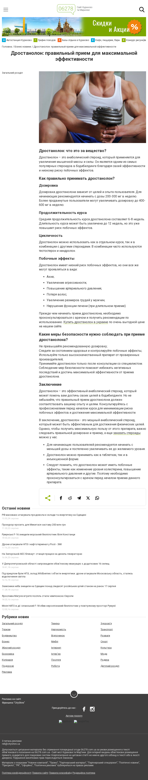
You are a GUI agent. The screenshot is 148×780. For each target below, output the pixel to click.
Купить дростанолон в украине (85, 322)
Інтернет (56, 647)
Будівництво (9, 635)
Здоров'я (106, 623)
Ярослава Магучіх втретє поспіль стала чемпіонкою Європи (37, 596)
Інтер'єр (56, 653)
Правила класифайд (60, 773)
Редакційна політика (83, 773)
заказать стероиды (127, 433)
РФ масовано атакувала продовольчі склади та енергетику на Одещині (44, 514)
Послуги (56, 659)
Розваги (105, 635)
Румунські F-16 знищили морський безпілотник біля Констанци (38, 534)
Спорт (104, 641)
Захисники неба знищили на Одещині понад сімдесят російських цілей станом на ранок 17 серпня (59, 586)
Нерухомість (58, 629)
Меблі (54, 641)
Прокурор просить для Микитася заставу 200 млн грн (34, 524)
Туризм (6, 629)
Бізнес (5, 641)
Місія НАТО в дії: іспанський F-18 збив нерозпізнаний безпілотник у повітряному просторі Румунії (59, 605)
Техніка (55, 623)
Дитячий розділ (110, 665)
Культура (106, 647)
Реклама (7, 671)
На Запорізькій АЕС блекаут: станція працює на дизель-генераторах (42, 553)
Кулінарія (7, 659)
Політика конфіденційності (16, 773)
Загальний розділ (12, 623)
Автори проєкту (74, 715)
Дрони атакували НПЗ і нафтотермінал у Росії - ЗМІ (32, 544)
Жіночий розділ (11, 647)
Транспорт (107, 629)
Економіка (8, 653)
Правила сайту (40, 773)
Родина (105, 659)
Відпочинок (58, 635)
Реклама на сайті (11, 699)
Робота (55, 665)
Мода (104, 653)
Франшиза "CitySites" (13, 702)
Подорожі (8, 665)
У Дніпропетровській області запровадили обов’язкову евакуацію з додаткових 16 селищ (55, 563)
